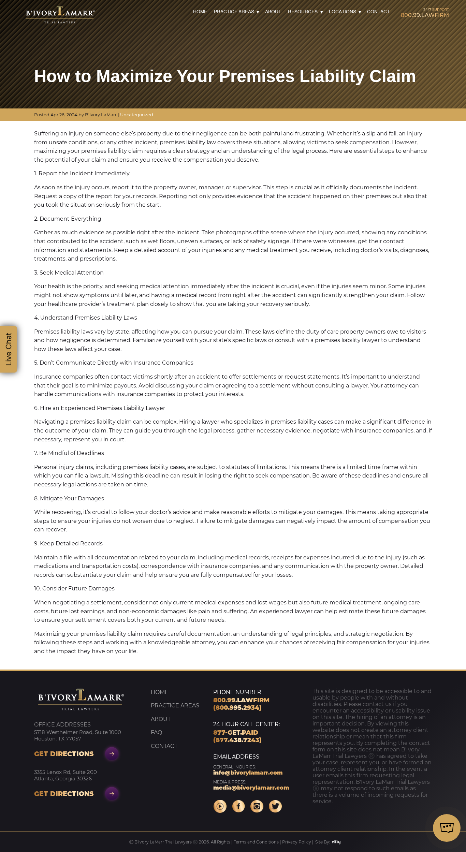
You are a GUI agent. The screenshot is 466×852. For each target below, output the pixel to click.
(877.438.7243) (237, 740)
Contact (378, 12)
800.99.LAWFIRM (425, 13)
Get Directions (64, 754)
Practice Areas (234, 12)
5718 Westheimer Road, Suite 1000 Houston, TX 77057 (77, 735)
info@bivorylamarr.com (248, 770)
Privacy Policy (296, 841)
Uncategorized (136, 114)
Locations (342, 12)
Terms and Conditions (256, 841)
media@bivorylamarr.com (251, 785)
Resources (303, 12)
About (273, 12)
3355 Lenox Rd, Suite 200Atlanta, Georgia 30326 (65, 775)
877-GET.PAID (235, 732)
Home (200, 12)
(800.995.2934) (237, 707)
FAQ (156, 732)
